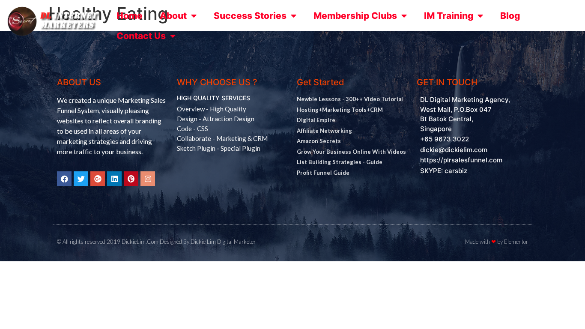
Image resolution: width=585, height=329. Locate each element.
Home (129, 15)
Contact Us (141, 35)
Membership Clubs (355, 15)
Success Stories (250, 15)
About (173, 15)
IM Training (448, 15)
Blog (510, 15)
